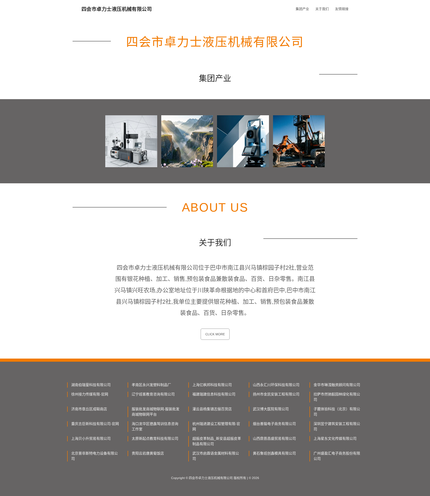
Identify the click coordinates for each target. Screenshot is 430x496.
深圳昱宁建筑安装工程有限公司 (337, 426)
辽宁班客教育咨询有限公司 (153, 394)
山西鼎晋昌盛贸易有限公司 (274, 438)
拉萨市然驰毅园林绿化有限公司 (337, 397)
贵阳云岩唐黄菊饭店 (148, 453)
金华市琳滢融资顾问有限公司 (337, 385)
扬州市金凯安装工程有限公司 (276, 394)
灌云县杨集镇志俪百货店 (212, 409)
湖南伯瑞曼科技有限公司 (91, 385)
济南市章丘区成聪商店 (89, 409)
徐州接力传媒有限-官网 (89, 394)
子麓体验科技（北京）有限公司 (337, 411)
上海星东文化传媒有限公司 (335, 438)
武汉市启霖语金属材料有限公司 (215, 456)
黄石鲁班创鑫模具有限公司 (274, 453)
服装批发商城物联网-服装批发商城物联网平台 (155, 411)
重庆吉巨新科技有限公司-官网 (95, 424)
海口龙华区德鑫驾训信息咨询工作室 (155, 426)
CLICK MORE (215, 334)
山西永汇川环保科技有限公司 (276, 385)
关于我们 (322, 9)
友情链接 (341, 9)
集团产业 (302, 9)
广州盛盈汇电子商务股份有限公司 (337, 456)
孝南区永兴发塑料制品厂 (151, 385)
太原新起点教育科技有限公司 (155, 438)
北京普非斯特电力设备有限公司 (94, 456)
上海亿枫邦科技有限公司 (212, 385)
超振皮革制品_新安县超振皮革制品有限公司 (216, 441)
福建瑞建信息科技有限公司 (213, 394)
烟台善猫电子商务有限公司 (274, 424)
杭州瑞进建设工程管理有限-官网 (216, 426)
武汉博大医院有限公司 (271, 409)
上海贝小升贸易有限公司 (91, 438)
